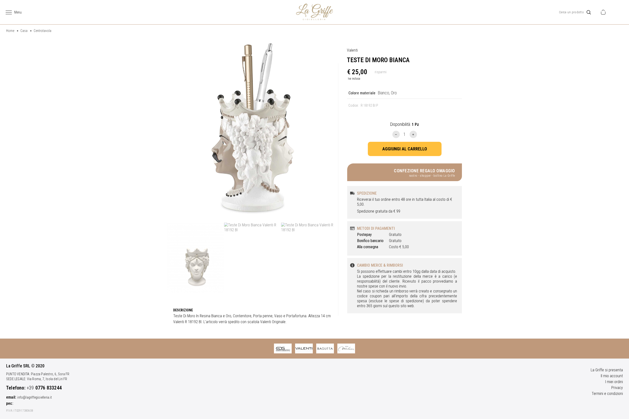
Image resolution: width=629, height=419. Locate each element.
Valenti (352, 50)
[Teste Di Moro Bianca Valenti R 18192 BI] (252, 128)
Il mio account (612, 376)
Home (10, 31)
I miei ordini (614, 381)
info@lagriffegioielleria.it (34, 397)
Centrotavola (42, 31)
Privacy (617, 387)
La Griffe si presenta (607, 370)
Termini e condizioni (607, 393)
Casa (24, 31)
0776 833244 (48, 388)
